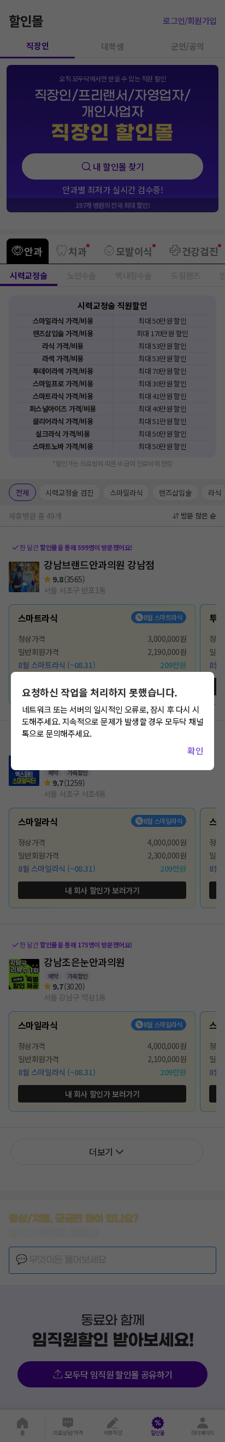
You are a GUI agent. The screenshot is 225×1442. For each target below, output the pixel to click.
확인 (195, 750)
